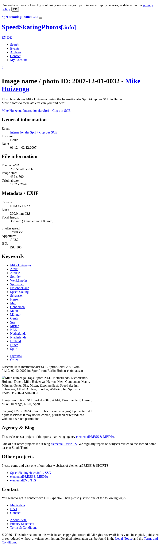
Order (14, 359)
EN (4, 37)
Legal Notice (123, 538)
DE (9, 37)
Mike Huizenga (12, 110)
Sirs (12, 322)
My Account (18, 60)
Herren (14, 299)
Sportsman (17, 284)
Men (13, 303)
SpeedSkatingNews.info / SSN (30, 473)
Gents (14, 318)
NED (13, 330)
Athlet (14, 269)
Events (14, 48)
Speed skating (19, 292)
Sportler (15, 276)
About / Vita (18, 520)
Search (14, 44)
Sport (13, 349)
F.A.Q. (14, 509)
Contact (15, 56)
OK (15, 9)
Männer (15, 314)
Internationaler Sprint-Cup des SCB (47, 110)
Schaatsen (16, 295)
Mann (14, 311)
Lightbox (16, 356)
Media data (17, 505)
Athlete (15, 273)
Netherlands (18, 333)
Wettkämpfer (18, 280)
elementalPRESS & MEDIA (95, 436)
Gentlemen (17, 307)
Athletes (15, 52)
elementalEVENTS (64, 444)
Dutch (14, 345)
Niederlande (18, 337)
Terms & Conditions (23, 527)
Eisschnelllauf (19, 288)
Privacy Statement (22, 524)
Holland (15, 341)
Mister (14, 326)
